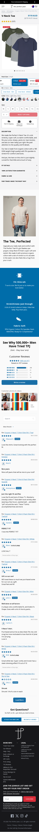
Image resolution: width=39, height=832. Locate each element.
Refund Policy (25, 758)
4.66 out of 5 (24, 361)
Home (3, 11)
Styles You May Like (11, 719)
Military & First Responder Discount (9, 768)
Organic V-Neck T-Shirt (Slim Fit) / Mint (19, 591)
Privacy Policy (26, 807)
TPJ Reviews (7, 764)
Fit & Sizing (6, 762)
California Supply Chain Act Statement (27, 746)
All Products (10, 11)
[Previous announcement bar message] (4, 2)
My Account (7, 777)
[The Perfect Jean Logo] (18, 6)
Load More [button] (19, 700)
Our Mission (7, 749)
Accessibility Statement (27, 756)
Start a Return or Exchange (8, 755)
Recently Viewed (30, 719)
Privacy (14, 825)
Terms (9, 825)
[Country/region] (33, 6)
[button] (3, 6)
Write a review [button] (19, 382)
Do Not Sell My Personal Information (20, 828)
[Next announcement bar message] (34, 2)
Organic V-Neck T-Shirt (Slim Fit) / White (19, 539)
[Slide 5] (20, 70)
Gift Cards (6, 759)
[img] (6, 436)
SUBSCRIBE (29, 799)
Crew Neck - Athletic (24, 92)
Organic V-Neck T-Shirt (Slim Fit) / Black (19, 616)
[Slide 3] (17, 70)
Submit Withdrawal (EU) (27, 753)
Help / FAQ (6, 751)
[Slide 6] (22, 70)
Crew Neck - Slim (8, 92)
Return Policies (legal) (25, 825)
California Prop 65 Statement (26, 750)
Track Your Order (8, 746)
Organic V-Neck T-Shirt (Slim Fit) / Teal (18, 433)
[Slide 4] (19, 70)
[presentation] (19, 47)
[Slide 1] (14, 70)
